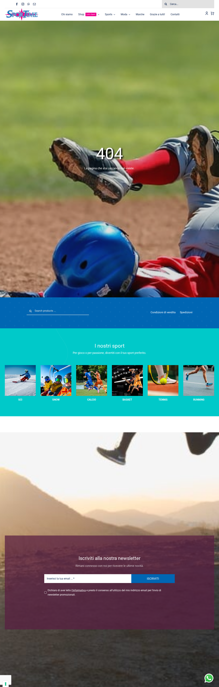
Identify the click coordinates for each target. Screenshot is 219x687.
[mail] (34, 4)
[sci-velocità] (20, 366)
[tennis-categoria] (163, 366)
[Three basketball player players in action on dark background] (127, 366)
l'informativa (79, 590)
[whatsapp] (28, 4)
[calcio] (91, 366)
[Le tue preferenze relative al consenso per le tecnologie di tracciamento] (6, 684)
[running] (198, 366)
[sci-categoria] (56, 366)
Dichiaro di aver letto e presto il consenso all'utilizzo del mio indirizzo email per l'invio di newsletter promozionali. (104, 592)
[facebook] (17, 4)
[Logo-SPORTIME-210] (21, 9)
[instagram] (22, 4)
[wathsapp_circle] (208, 673)
